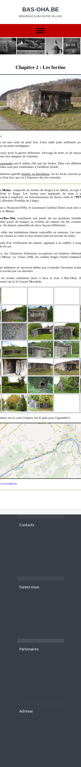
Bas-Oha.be (40, 9)
